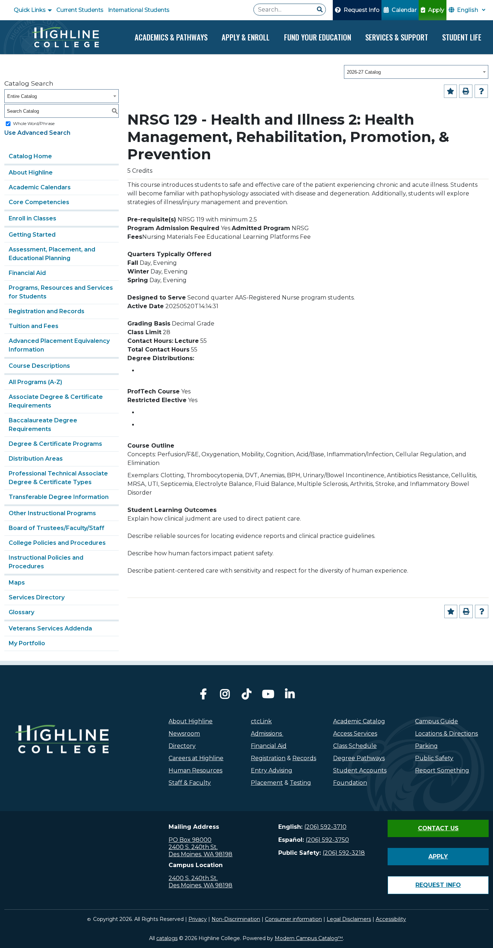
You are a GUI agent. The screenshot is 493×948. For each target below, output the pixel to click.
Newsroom (184, 733)
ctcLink (261, 721)
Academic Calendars (40, 187)
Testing (300, 782)
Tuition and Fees (33, 326)
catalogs (167, 938)
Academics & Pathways (171, 37)
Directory (182, 745)
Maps (17, 582)
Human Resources (195, 770)
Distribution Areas (36, 458)
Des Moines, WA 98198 (200, 854)
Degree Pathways (359, 758)
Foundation (350, 782)
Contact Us (438, 828)
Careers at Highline (196, 758)
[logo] (61, 755)
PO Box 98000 (190, 839)
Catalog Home (30, 156)
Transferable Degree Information (59, 497)
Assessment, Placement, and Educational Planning (52, 254)
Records (304, 758)
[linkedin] (290, 696)
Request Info (361, 10)
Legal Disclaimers (349, 919)
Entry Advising (271, 770)
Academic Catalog (359, 721)
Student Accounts (360, 770)
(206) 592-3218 (344, 852)
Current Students (80, 10)
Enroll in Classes (32, 218)
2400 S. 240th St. (193, 847)
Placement (267, 782)
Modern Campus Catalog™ (309, 938)
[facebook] (203, 696)
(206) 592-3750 (327, 839)
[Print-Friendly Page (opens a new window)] (465, 91)
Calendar (404, 10)
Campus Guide (436, 721)
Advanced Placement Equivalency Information (59, 345)
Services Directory (37, 597)
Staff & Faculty (190, 782)
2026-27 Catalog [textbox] (364, 72)
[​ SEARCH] (320, 9)
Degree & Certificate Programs (55, 443)
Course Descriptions (39, 365)
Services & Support (396, 37)
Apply (435, 10)
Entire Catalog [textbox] (22, 96)
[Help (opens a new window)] (481, 91)
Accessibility (391, 919)
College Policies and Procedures (57, 542)
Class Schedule (355, 745)
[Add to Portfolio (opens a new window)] (450, 91)
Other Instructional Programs (52, 513)
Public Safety (434, 758)
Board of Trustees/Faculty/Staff (56, 528)
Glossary (21, 612)
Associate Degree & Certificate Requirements (56, 401)
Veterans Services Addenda (50, 628)
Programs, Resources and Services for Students (61, 292)
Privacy (197, 919)
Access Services (355, 733)
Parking (426, 745)
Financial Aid (27, 273)
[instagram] (225, 696)
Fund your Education (317, 37)
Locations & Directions (446, 733)
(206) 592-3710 (325, 826)
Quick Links (30, 10)
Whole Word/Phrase (33, 123)
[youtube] (268, 696)
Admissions (267, 733)
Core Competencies (39, 202)
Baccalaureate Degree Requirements (43, 424)
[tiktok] (246, 696)
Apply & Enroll (246, 37)
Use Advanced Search (37, 132)
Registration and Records (46, 311)
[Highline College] (65, 37)
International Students (139, 10)
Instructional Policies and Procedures (46, 562)
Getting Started (32, 234)
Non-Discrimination (235, 919)
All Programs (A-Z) (35, 382)
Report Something (442, 770)
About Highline (31, 172)
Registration (268, 758)
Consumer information (293, 919)
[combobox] (416, 72)
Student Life (461, 37)
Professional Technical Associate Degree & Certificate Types (58, 478)
